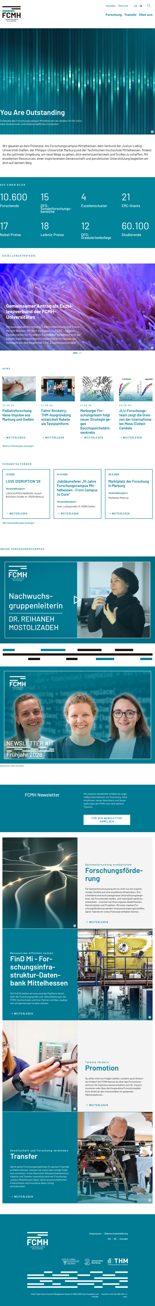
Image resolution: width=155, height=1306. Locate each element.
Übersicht (123, 5)
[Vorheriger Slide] (6, 307)
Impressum (95, 1233)
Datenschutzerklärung (116, 1233)
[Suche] (149, 6)
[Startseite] (14, 15)
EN (135, 6)
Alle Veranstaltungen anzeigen (18, 522)
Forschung (114, 15)
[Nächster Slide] (149, 307)
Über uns (146, 15)
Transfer (130, 15)
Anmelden (111, 5)
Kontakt (124, 1238)
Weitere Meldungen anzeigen (18, 446)
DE (141, 6)
